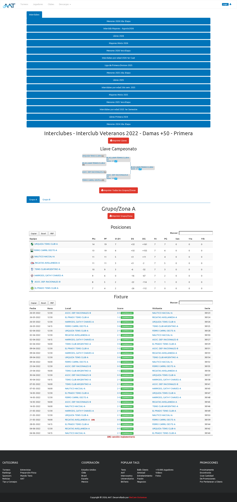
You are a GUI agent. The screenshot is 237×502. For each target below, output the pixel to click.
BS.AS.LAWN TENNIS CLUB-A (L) (117, 158)
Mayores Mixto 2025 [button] (118, 95)
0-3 (119, 313)
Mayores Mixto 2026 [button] (118, 43)
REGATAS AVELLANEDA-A (47, 263)
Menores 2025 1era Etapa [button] (118, 102)
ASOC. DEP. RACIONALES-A (93, 172)
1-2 (119, 317)
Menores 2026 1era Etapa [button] (118, 50)
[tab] (118, 21)
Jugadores (38, 4)
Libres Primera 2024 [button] (118, 117)
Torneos (24, 4)
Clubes (51, 4)
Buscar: (174, 233)
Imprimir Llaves (119, 140)
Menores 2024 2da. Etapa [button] (118, 124)
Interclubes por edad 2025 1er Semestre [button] (118, 109)
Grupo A (33, 199)
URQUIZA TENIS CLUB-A (91, 156)
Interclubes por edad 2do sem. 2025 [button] (118, 87)
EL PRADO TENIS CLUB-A (46, 288)
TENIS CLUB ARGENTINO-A (47, 269)
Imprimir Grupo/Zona (122, 216)
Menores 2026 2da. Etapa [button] (118, 21)
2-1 (119, 330)
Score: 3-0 (110, 178)
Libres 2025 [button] (118, 80)
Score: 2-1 (110, 161)
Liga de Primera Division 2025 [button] (118, 65)
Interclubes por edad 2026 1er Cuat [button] (118, 58)
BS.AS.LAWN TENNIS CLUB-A (93, 163)
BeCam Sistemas (138, 497)
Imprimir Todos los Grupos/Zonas (119, 190)
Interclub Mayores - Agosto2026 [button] (119, 28)
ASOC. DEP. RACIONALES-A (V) (117, 176)
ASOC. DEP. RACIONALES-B (47, 282)
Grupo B (46, 199)
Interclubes (34, 14)
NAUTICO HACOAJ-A (45, 256)
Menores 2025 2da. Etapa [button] (118, 73)
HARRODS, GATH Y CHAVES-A (49, 275)
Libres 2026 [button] (118, 36)
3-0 (119, 326)
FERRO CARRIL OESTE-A (91, 180)
